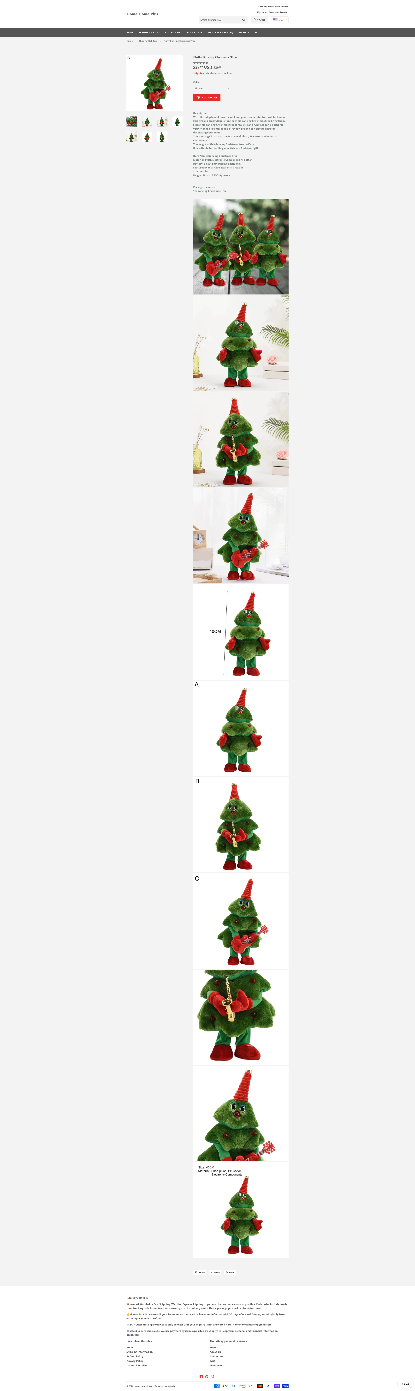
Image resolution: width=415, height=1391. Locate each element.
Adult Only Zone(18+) (220, 32)
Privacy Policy (134, 1360)
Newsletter (217, 1365)
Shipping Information (139, 1351)
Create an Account (279, 12)
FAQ (257, 32)
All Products (194, 32)
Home (129, 32)
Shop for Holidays (148, 40)
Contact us (216, 1356)
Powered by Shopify (165, 1386)
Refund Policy (134, 1356)
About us (243, 32)
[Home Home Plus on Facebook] (201, 1377)
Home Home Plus (142, 14)
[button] (201, 62)
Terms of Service (136, 1365)
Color (196, 82)
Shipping (198, 73)
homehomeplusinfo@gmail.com (252, 1324)
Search (214, 1347)
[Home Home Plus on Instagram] (212, 1377)
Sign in (260, 12)
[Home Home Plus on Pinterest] (206, 1377)
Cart (262, 19)
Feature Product (149, 32)
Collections (172, 32)
